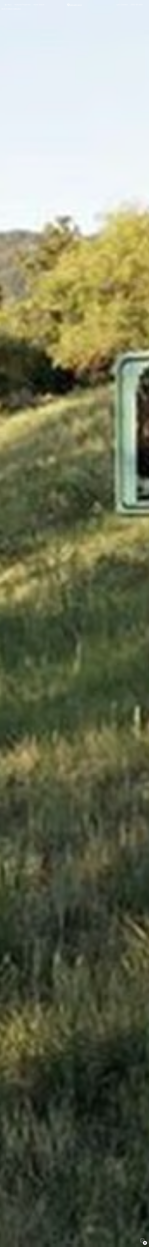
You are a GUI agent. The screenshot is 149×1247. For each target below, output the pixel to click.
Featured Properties (23, 5)
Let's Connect (122, 5)
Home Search (39, 5)
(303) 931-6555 (137, 5)
